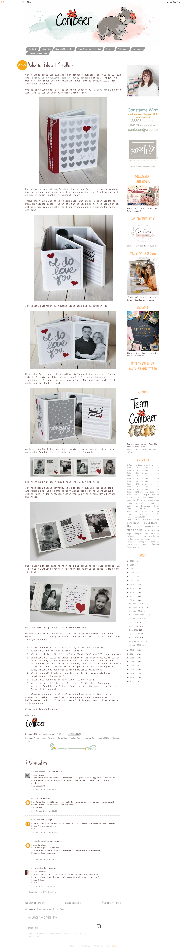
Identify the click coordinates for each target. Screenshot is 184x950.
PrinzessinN (37, 868)
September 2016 (137, 615)
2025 (132, 565)
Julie (141, 508)
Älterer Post (111, 903)
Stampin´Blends (151, 527)
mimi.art (35, 820)
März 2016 (134, 637)
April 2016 (135, 634)
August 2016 (135, 619)
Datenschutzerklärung (37, 53)
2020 (132, 584)
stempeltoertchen (40, 841)
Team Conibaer (151, 534)
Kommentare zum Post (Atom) (51, 909)
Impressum (138, 49)
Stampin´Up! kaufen (64, 49)
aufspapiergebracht (41, 771)
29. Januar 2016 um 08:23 (44, 811)
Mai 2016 (134, 630)
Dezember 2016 (136, 603)
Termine (109, 49)
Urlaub (130, 536)
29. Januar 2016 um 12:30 (44, 833)
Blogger (115, 946)
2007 (132, 681)
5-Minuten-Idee (134, 465)
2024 (132, 569)
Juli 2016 (134, 622)
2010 (132, 670)
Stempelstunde (152, 531)
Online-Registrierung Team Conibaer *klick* (141, 449)
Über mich (46, 49)
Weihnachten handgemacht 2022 (143, 539)
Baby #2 (155, 495)
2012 (132, 662)
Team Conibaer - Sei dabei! (89, 49)
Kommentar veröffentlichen (42, 892)
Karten (155, 508)
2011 (132, 666)
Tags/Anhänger (134, 534)
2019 (132, 588)
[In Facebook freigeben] (76, 734)
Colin (137, 497)
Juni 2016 (134, 626)
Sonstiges (133, 523)
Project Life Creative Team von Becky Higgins (60, 78)
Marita (34, 798)
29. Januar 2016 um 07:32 (44, 790)
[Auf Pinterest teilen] (79, 734)
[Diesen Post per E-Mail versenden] (69, 734)
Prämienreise (133, 520)
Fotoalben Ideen (151, 500)
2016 (132, 600)
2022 (132, 577)
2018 (132, 592)
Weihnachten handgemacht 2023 (141, 542)
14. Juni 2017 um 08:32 (43, 886)
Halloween (146, 506)
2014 (132, 654)
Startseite (33, 49)
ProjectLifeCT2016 (101, 738)
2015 (132, 650)
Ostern (130, 514)
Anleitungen (123, 49)
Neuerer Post (35, 903)
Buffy (129, 498)
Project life (83, 738)
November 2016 (136, 607)
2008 (132, 677)
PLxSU (72, 738)
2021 (132, 581)
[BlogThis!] (71, 734)
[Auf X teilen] (74, 734)
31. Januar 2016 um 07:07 (44, 859)
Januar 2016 (135, 645)
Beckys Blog (101, 90)
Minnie (144, 512)
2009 (132, 674)
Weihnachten (151, 536)
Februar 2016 (136, 641)
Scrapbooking (151, 519)
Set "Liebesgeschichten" (90, 377)
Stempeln (134, 530)
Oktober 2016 (136, 611)
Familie (51, 738)
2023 (132, 573)
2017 (132, 596)
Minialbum (62, 738)
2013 (132, 658)
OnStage (155, 511)
